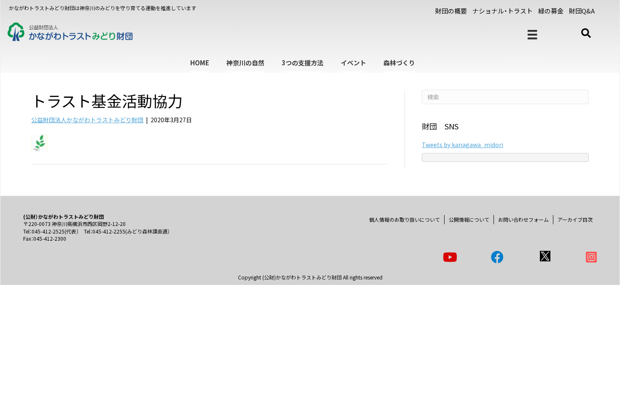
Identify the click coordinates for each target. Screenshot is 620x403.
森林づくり (399, 62)
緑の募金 (550, 10)
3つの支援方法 (302, 62)
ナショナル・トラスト (502, 10)
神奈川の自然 (245, 62)
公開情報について (469, 219)
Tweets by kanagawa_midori (462, 144)
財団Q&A (582, 10)
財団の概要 (451, 10)
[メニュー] (532, 35)
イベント (353, 62)
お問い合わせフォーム (523, 219)
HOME (199, 62)
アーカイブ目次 (575, 219)
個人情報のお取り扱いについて (404, 219)
